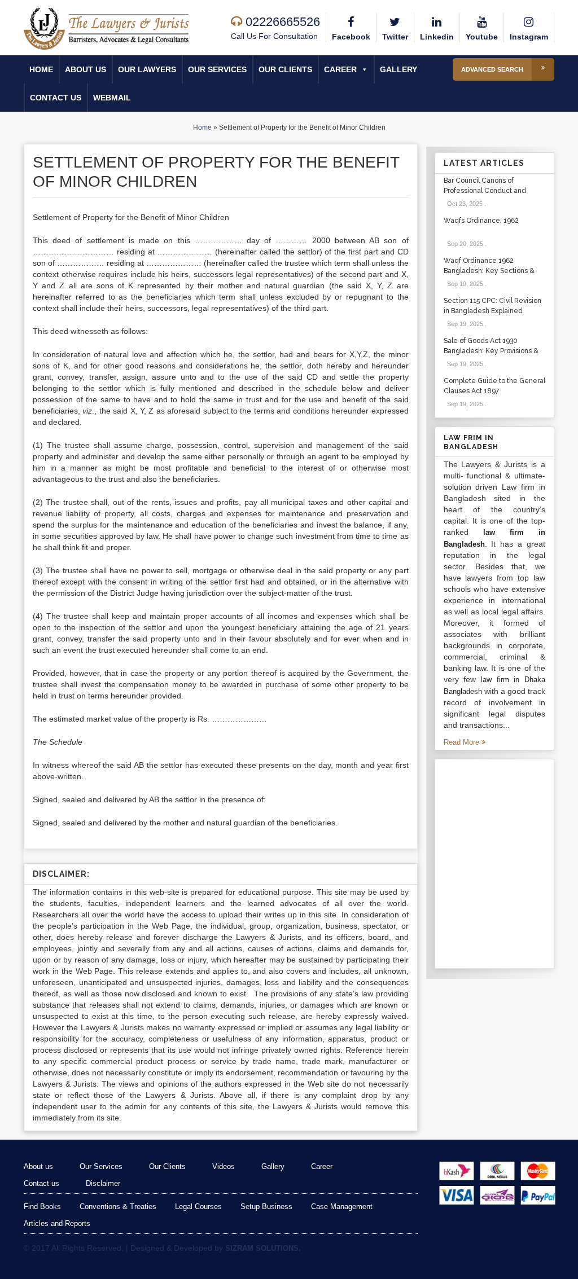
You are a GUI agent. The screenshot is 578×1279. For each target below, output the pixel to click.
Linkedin (437, 36)
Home (41, 69)
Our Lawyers (147, 69)
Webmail (112, 97)
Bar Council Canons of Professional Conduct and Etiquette (485, 191)
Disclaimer (103, 1183)
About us (85, 69)
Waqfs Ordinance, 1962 (481, 221)
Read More (462, 742)
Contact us (55, 97)
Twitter (395, 36)
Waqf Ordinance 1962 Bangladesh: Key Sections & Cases (489, 271)
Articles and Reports (57, 1223)
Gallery (398, 69)
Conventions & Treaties (118, 1206)
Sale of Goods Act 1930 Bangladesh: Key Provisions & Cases (491, 351)
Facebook (351, 36)
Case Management (342, 1206)
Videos (223, 1166)
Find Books (42, 1206)
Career (340, 69)
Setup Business (266, 1206)
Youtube (482, 36)
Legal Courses (198, 1206)
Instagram (529, 36)
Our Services (217, 69)
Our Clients (285, 69)
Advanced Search (492, 69)
